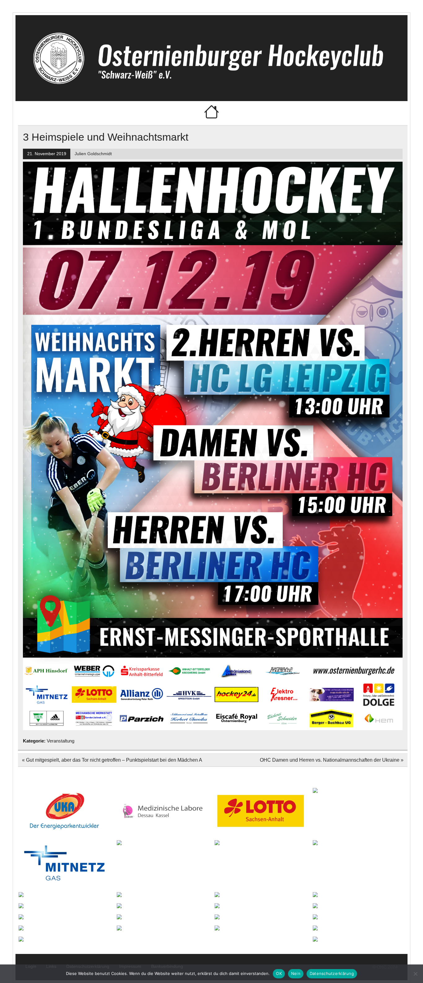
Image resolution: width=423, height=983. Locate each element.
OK (279, 973)
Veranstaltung (60, 740)
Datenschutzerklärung (332, 973)
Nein (295, 973)
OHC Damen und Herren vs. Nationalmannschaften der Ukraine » (331, 760)
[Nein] (415, 974)
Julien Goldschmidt (93, 153)
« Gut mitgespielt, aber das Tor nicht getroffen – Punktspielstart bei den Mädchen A (112, 760)
